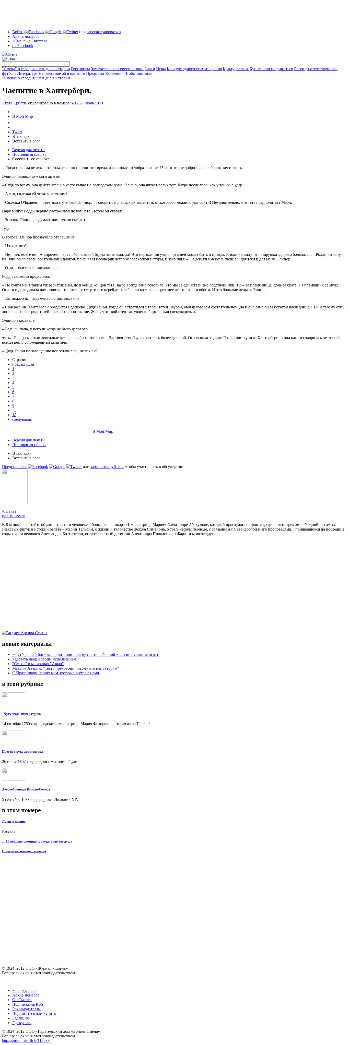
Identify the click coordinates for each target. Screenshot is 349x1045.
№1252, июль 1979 (87, 103)
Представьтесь (14, 466)
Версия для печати (28, 150)
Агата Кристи (14, 103)
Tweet (17, 132)
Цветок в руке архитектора (22, 751)
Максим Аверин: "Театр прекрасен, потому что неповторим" (65, 668)
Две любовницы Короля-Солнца (26, 789)
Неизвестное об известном (62, 73)
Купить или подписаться (271, 69)
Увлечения (114, 73)
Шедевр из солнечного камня (24, 851)
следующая (22, 419)
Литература (27, 73)
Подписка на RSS (27, 1004)
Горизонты (80, 69)
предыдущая (23, 364)
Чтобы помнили (138, 73)
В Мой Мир (22, 116)
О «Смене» (22, 1000)
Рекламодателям (26, 1009)
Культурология (236, 69)
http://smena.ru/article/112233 (26, 1040)
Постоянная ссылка (29, 154)
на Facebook (22, 45)
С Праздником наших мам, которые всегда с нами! (56, 673)
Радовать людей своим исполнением (44, 659)
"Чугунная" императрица (21, 714)
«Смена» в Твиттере (30, 41)
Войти (18, 32)
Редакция (20, 1018)
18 (14, 415)
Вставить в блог (26, 141)
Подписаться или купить (34, 1013)
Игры (161, 69)
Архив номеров (26, 36)
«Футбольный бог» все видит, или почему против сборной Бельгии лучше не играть (86, 654)
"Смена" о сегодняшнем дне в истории (36, 69)
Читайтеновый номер (13, 513)
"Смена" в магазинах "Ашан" (38, 664)
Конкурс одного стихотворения (194, 69)
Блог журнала (24, 990)
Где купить (21, 1022)
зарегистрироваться (104, 32)
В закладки (22, 136)
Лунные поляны (14, 821)
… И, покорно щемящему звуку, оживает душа (37, 841)
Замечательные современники (117, 69)
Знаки (150, 69)
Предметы (95, 73)
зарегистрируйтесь (106, 466)
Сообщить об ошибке (31, 159)
